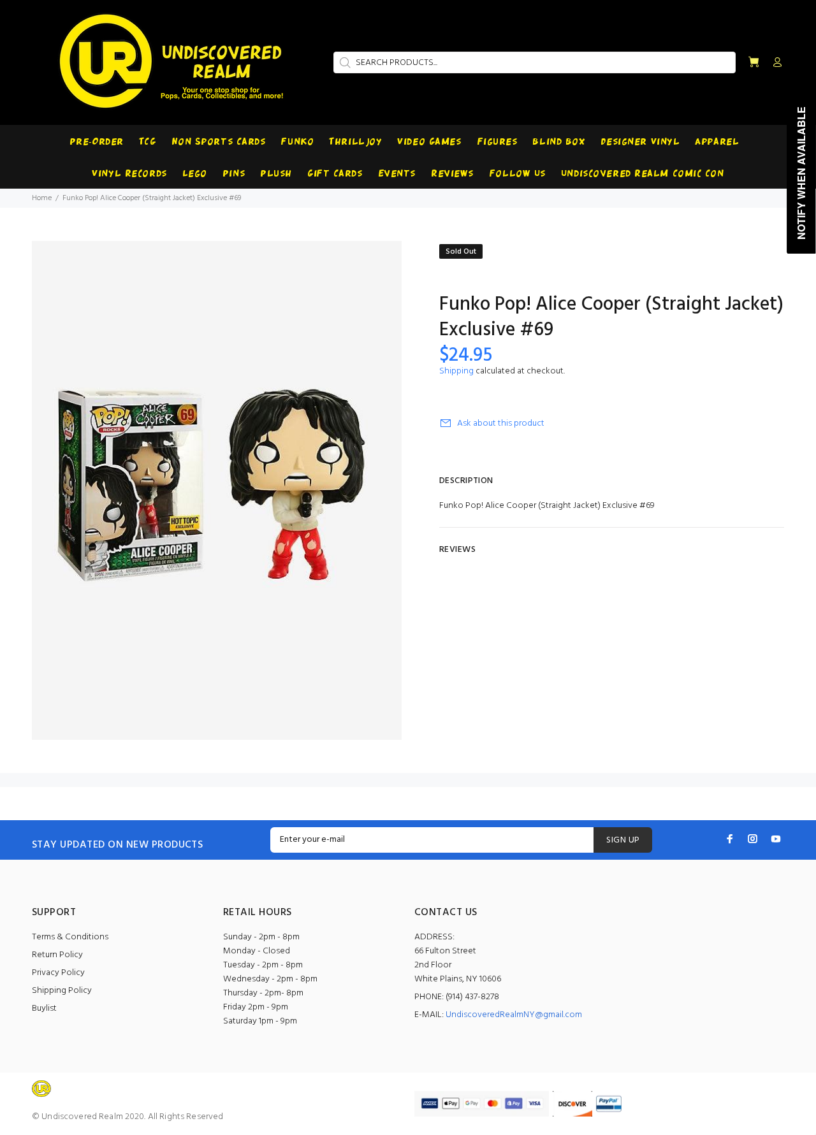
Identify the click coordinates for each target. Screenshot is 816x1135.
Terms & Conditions (70, 937)
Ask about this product (500, 423)
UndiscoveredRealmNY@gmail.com (514, 1015)
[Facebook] (730, 838)
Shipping (456, 371)
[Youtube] (776, 838)
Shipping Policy (62, 990)
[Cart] (753, 62)
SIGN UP (622, 840)
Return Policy (57, 955)
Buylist (44, 1008)
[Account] (774, 63)
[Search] (343, 62)
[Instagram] (753, 838)
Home (42, 198)
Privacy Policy (58, 972)
